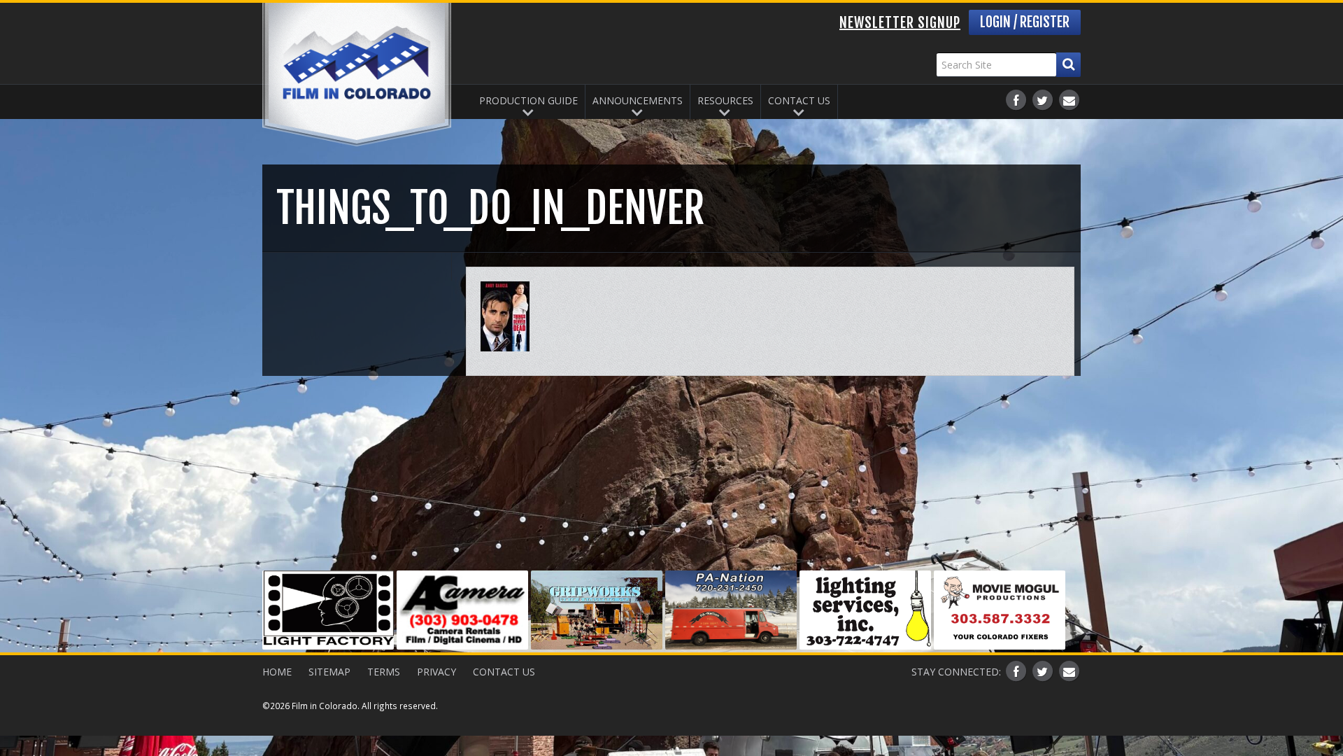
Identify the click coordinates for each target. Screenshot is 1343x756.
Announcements (637, 100)
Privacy (436, 671)
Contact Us (799, 100)
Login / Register (1025, 22)
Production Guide (528, 100)
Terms (383, 671)
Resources (725, 100)
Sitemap (329, 671)
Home (277, 671)
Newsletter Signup (899, 22)
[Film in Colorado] (356, 74)
